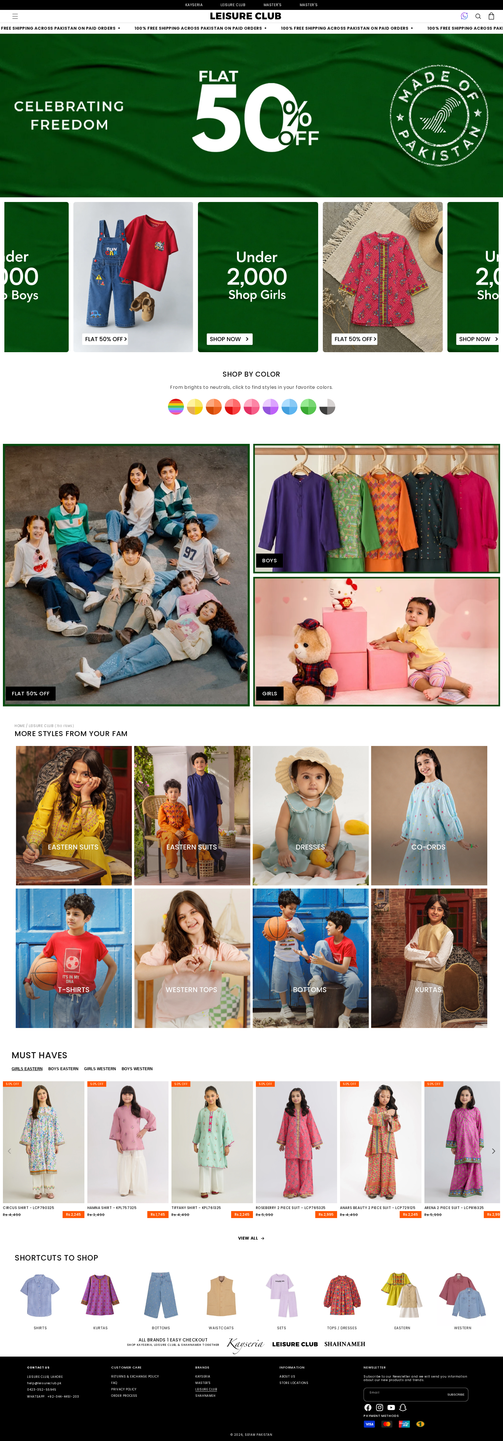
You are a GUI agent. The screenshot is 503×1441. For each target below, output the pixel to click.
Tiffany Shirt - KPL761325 (196, 1208)
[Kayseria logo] (245, 16)
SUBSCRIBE (456, 1394)
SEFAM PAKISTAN (258, 1435)
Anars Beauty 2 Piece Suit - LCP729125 (377, 1208)
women (273, 4)
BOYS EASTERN (63, 1069)
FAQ (114, 1383)
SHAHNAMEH (205, 1396)
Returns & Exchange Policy (135, 1377)
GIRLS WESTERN (100, 1069)
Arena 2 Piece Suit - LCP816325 (454, 1208)
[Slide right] (493, 1151)
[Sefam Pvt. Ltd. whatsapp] (464, 16)
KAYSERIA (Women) (194, 4)
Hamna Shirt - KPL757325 (112, 1208)
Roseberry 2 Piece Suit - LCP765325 (291, 1208)
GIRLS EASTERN (27, 1069)
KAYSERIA (202, 1377)
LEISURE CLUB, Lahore (45, 1377)
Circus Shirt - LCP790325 (28, 1208)
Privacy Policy (123, 1389)
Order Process (124, 1396)
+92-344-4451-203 (63, 1396)
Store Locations (293, 1383)
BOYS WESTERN (137, 1069)
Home (20, 725)
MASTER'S (309, 4)
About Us (287, 1377)
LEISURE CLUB (51, 725)
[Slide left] (9, 1151)
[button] (15, 16)
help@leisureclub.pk (44, 1383)
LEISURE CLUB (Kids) (233, 4)
